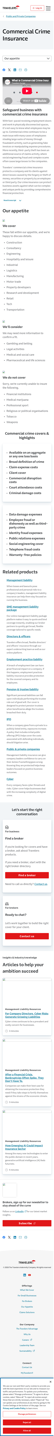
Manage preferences (27, 1414)
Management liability (19, 580)
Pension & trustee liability (22, 689)
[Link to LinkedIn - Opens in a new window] (24, 1275)
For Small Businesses (27, 1296)
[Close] (50, 1382)
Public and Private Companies (21, 16)
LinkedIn (19, 1211)
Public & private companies (23, 749)
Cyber (10, 779)
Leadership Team (27, 1345)
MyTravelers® (27, 1373)
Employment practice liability (24, 659)
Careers (27, 1340)
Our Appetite (27, 1307)
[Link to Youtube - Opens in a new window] (29, 1275)
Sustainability (27, 1351)
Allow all (27, 1431)
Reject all (27, 1422)
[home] (11, 7)
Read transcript (10, 200)
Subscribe (35, 1223)
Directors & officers (18, 636)
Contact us (40, 884)
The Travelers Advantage (27, 1329)
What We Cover (27, 1290)
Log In (38, 8)
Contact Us (27, 1367)
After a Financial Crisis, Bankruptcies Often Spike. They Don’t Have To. (24, 1077)
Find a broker (27, 875)
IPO (9, 719)
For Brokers (27, 1301)
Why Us (27, 1334)
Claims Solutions (27, 1312)
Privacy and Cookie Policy (14, 1408)
